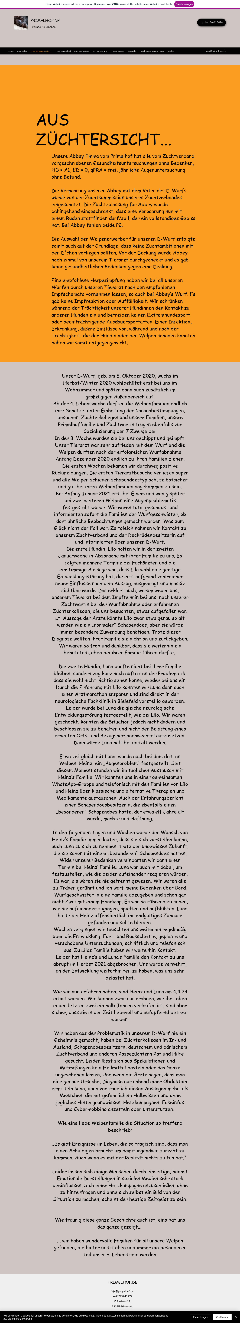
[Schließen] (236, 1317)
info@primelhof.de (216, 51)
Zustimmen (222, 1317)
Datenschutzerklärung (20, 1318)
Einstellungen (200, 1317)
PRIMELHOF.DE (45, 20)
